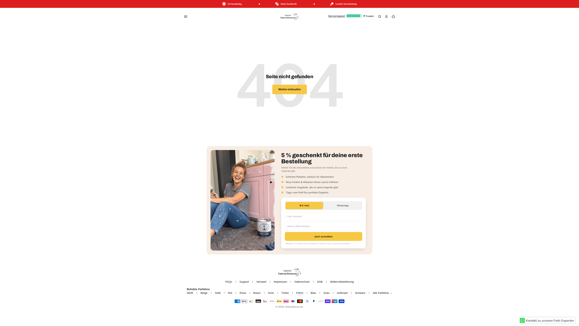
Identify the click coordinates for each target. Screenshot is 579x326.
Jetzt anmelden (324, 236)
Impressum (280, 281)
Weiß (190, 292)
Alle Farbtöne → (382, 292)
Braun (257, 292)
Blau (313, 292)
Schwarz (360, 292)
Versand (261, 281)
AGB (320, 281)
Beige (204, 292)
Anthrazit (342, 292)
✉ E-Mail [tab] (304, 205)
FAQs (228, 281)
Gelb (218, 292)
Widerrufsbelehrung (342, 281)
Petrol (299, 292)
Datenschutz (302, 281)
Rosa (243, 292)
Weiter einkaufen (289, 89)
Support (244, 281)
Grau (326, 292)
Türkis (285, 292)
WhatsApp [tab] (343, 205)
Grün (271, 292)
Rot (230, 292)
